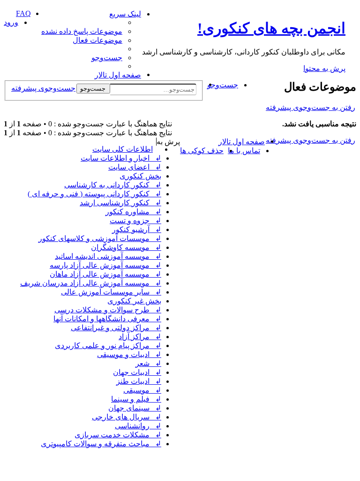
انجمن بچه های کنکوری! (271, 28)
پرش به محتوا (324, 68)
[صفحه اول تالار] (350, 11)
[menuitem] (82, 31)
